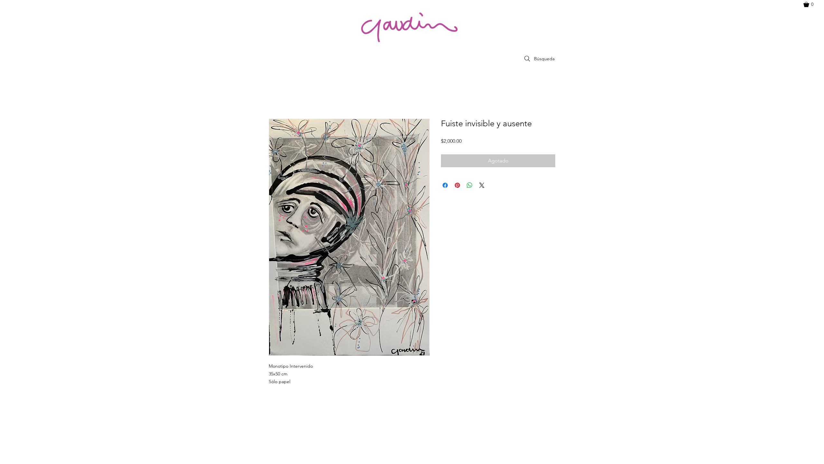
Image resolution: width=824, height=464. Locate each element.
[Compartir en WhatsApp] (469, 185)
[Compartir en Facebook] (445, 185)
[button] (811, 4)
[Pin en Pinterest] (457, 185)
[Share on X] (482, 185)
